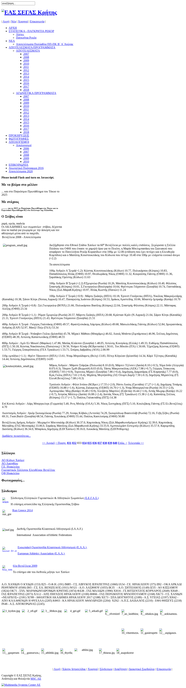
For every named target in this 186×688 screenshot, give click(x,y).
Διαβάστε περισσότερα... (16, 435)
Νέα (13, 21)
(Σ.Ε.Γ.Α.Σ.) (92, 498)
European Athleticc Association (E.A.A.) (41, 553)
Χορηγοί (23, 21)
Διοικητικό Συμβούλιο (142, 669)
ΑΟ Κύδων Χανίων (12, 460)
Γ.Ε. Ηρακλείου (10, 466)
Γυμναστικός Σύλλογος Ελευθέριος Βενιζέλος (28, 469)
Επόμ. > (122, 442)
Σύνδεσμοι (106, 669)
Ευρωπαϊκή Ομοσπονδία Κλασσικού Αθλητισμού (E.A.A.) (52, 547)
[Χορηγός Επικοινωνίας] (21, 684)
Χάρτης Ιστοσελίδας (74, 669)
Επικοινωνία (37, 21)
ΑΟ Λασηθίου (9, 463)
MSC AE (36, 678)
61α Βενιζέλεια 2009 (25, 565)
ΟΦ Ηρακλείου (10, 473)
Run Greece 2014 (22, 510)
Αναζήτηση (120, 669)
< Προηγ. (60, 442)
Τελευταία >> (136, 442)
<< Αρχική (48, 442)
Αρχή (6, 21)
